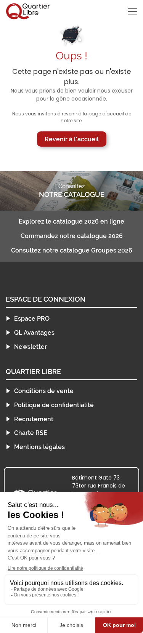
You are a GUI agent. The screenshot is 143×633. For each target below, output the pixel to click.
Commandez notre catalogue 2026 (72, 236)
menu (119, 11)
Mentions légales (39, 447)
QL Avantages (34, 332)
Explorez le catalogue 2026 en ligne (71, 221)
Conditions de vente (44, 391)
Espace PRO (32, 318)
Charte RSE (30, 432)
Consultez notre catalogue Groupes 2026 (71, 250)
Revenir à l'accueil (72, 139)
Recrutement (33, 419)
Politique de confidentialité (54, 405)
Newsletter (30, 346)
